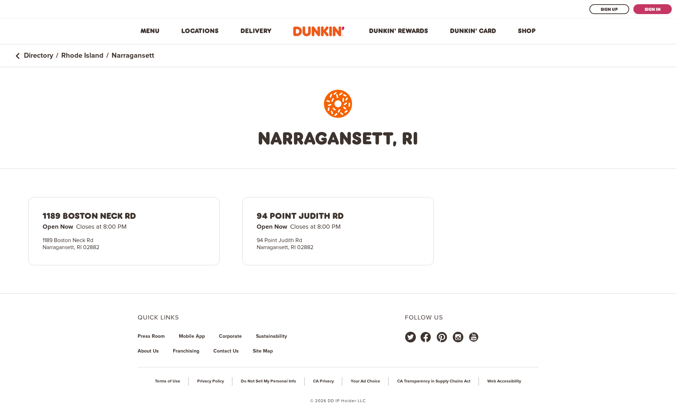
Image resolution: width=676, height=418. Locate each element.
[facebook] (426, 337)
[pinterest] (442, 337)
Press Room (151, 336)
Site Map (263, 351)
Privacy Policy (210, 381)
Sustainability (271, 336)
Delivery (255, 30)
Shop (527, 30)
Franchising (186, 351)
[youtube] (473, 337)
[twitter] (410, 337)
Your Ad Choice (365, 381)
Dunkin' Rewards (398, 30)
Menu (149, 30)
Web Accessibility (504, 381)
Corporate (230, 336)
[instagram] (458, 337)
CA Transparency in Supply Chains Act (433, 381)
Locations (200, 30)
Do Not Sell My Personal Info (268, 381)
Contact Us (226, 351)
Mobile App (192, 336)
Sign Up (609, 9)
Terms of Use (167, 381)
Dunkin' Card (473, 30)
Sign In (653, 9)
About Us (148, 351)
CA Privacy (323, 381)
